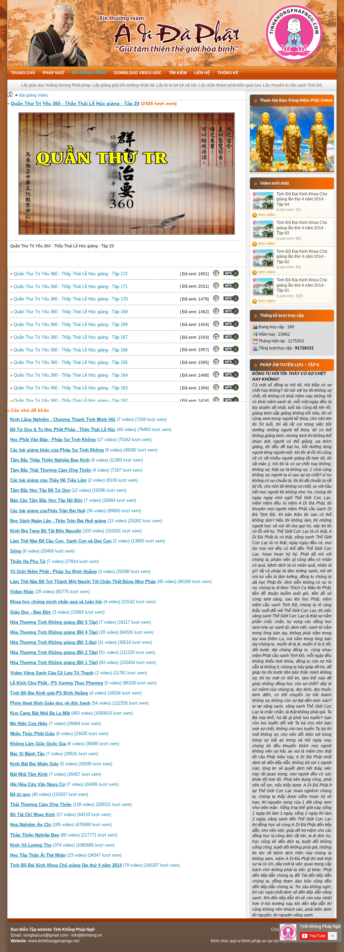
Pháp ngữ (53, 72)
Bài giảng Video (89, 72)
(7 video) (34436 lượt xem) (64, 784)
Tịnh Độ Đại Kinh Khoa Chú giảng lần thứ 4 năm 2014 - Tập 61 (301, 285)
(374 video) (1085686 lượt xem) (62, 845)
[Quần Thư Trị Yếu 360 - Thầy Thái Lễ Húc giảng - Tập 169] (216, 313)
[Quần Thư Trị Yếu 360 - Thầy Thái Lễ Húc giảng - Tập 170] (216, 300)
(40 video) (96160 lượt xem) (111, 581)
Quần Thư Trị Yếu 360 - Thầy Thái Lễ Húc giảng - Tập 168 (70, 324)
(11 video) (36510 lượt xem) (81, 642)
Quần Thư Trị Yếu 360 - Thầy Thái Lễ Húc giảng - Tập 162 (70, 400)
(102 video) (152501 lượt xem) (76, 530)
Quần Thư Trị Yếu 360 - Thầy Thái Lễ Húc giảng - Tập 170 (70, 298)
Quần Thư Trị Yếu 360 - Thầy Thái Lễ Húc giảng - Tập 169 (70, 311)
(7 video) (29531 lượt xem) (54, 753)
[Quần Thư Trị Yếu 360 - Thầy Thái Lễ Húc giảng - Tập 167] (216, 338)
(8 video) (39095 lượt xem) (64, 743)
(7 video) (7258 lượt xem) (88, 419)
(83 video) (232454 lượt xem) (83, 662)
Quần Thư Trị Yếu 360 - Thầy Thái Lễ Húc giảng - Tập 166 (70, 349)
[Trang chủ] (10, 95)
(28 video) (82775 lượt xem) (50, 591)
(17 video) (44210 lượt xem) (60, 814)
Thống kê (228, 72)
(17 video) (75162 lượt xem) (81, 439)
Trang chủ (23, 72)
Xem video (266, 214)
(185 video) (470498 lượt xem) (61, 824)
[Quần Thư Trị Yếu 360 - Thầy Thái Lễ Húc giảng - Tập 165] (216, 364)
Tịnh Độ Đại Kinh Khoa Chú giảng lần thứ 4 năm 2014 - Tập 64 (301, 199)
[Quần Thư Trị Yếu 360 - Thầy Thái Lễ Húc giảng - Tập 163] (216, 389)
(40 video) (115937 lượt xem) (49, 794)
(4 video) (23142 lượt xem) (83, 601)
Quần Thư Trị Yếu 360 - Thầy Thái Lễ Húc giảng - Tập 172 (70, 273)
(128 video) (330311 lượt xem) (71, 804)
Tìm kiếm (178, 72)
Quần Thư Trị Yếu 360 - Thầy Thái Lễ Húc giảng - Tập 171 (70, 286)
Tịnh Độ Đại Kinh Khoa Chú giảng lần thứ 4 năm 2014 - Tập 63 (301, 227)
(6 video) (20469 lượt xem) (42, 551)
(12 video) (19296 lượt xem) (68, 490)
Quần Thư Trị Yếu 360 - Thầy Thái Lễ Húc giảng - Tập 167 (70, 337)
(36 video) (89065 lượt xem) (75, 510)
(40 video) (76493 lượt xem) (90, 429)
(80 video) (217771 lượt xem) (63, 835)
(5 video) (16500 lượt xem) (61, 763)
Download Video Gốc (138, 72)
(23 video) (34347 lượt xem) (66, 855)
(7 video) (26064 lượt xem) (55, 723)
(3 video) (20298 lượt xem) (80, 571)
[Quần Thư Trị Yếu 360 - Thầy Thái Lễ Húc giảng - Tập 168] (216, 326)
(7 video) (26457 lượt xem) (55, 774)
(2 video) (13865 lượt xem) (87, 540)
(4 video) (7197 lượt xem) (76, 470)
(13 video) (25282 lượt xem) (86, 520)
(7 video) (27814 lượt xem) (54, 561)
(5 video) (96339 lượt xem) (83, 682)
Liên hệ (202, 72)
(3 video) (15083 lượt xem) (57, 612)
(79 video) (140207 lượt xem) (95, 865)
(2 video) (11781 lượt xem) (78, 672)
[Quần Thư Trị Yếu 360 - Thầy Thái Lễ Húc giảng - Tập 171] (216, 287)
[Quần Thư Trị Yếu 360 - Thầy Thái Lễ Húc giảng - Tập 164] (216, 376)
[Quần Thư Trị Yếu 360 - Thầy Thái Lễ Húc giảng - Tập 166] (216, 351)
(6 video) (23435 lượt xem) (59, 733)
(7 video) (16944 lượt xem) (73, 500)
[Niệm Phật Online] (292, 170)
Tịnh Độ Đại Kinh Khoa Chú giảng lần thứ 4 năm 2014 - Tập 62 (301, 256)
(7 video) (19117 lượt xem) (80, 622)
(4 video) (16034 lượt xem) (75, 693)
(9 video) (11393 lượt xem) (76, 460)
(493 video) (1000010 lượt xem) (71, 713)
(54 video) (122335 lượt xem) (79, 703)
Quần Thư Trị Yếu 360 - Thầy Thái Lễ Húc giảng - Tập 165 (70, 362)
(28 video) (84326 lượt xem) (82, 632)
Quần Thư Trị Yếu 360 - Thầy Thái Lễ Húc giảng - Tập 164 (70, 375)
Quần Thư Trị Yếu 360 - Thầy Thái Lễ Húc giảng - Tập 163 (70, 387)
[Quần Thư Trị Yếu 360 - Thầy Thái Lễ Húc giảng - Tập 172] (216, 275)
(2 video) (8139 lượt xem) (74, 480)
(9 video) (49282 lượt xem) (83, 450)
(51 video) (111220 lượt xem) (82, 652)
